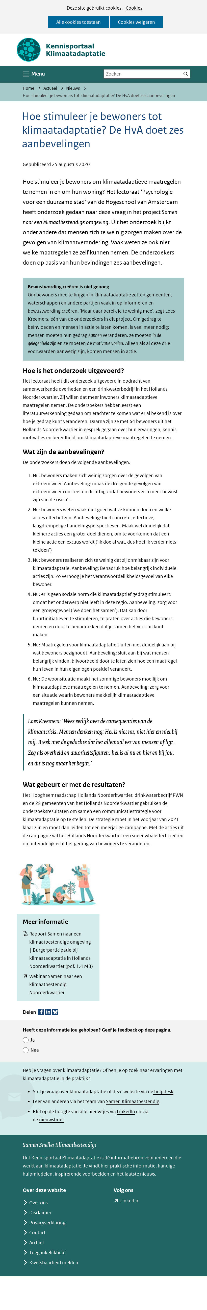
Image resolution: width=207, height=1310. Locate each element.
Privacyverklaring (47, 1223)
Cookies (134, 8)
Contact (37, 1232)
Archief (36, 1243)
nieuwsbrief (51, 1119)
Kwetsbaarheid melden (53, 1263)
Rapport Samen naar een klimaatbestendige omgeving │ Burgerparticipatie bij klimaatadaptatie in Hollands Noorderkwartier (61, 950)
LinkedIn (126, 1111)
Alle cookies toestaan (78, 22)
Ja (33, 1040)
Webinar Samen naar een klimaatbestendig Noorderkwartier (55, 984)
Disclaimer (40, 1212)
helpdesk (163, 1091)
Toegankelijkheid (47, 1252)
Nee (35, 1050)
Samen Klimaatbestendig (132, 1101)
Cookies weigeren (136, 22)
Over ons (38, 1203)
